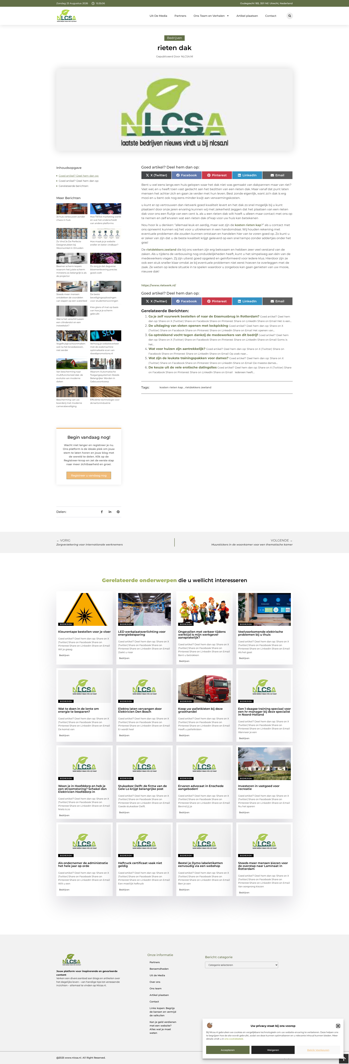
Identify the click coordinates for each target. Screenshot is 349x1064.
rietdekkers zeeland (161, 249)
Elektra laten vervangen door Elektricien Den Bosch (140, 710)
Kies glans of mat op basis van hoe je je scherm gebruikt (104, 310)
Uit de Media (157, 975)
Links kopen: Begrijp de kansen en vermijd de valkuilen (163, 1012)
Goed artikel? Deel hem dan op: (79, 175)
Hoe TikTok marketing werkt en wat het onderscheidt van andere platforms (105, 220)
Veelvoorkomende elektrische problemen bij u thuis (260, 633)
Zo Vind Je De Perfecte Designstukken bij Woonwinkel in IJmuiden (69, 244)
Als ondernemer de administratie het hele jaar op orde (83, 864)
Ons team (156, 988)
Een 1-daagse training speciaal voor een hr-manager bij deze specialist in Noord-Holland (264, 711)
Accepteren (228, 1050)
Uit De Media (158, 15)
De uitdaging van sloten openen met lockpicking (188, 325)
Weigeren (273, 1050)
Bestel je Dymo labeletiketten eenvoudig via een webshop (200, 864)
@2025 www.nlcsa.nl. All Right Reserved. (80, 1057)
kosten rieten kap (248, 225)
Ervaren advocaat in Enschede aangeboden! (201, 787)
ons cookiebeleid (233, 1038)
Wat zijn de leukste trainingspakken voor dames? (188, 358)
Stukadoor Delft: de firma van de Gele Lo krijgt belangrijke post (142, 787)
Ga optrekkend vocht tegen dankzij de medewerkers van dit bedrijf (203, 335)
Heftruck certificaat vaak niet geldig (140, 864)
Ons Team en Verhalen (209, 15)
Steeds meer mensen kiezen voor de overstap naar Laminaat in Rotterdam (263, 866)
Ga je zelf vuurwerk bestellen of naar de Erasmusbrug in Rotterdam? (204, 316)
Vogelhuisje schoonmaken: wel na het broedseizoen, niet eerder (71, 347)
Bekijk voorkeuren (318, 1050)
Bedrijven (174, 38)
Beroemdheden (159, 968)
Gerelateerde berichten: (74, 186)
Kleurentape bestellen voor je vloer (84, 631)
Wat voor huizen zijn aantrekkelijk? (177, 349)
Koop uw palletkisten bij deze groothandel (200, 710)
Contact (270, 15)
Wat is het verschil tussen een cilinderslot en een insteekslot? (70, 322)
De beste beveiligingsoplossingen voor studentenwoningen (104, 297)
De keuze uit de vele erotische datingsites (183, 367)
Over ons (155, 981)
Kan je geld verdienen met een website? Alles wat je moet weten (163, 1027)
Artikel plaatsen (247, 15)
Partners (180, 15)
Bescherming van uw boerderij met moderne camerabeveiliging (69, 403)
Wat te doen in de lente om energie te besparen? (78, 710)
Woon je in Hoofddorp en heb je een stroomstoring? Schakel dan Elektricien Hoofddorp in (82, 789)
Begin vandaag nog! (88, 437)
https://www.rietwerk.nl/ (158, 285)
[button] (338, 1026)
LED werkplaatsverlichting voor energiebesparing (142, 633)
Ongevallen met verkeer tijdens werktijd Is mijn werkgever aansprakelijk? (202, 634)
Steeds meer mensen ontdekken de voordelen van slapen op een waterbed (71, 297)
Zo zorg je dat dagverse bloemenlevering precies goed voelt (103, 269)
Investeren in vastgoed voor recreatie (259, 787)
